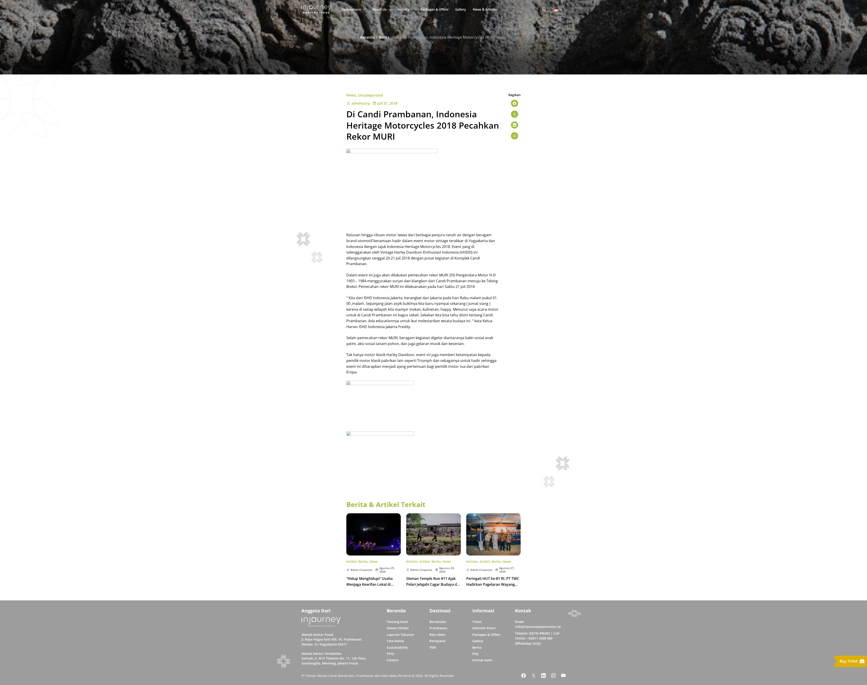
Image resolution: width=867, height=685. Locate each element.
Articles (412, 561)
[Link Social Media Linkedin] (543, 675)
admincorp (360, 103)
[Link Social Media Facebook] (523, 675)
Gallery (460, 9)
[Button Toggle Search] (544, 9)
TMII (432, 647)
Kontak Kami (482, 660)
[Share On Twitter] (514, 114)
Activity (403, 9)
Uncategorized (370, 95)
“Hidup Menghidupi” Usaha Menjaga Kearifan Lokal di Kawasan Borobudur (369, 584)
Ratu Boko (437, 634)
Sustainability (397, 647)
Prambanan (438, 628)
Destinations (351, 9)
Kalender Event (484, 628)
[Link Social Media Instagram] (553, 675)
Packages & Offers (434, 9)
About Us (379, 9)
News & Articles (485, 9)
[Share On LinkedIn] (514, 125)
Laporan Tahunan (400, 634)
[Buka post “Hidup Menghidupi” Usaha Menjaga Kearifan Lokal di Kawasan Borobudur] (373, 534)
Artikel (351, 561)
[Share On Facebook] (514, 103)
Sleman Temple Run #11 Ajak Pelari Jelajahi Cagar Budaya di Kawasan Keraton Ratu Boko (432, 584)
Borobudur (437, 622)
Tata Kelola (395, 641)
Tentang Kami (397, 622)
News (351, 95)
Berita (363, 561)
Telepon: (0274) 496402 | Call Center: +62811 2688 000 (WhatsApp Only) (537, 638)
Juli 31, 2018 (387, 103)
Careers (393, 660)
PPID (390, 654)
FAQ (475, 654)
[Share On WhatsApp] (514, 135)
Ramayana (437, 641)
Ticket (477, 622)
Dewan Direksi (398, 628)
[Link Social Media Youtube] (563, 675)
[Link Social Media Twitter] (533, 675)
